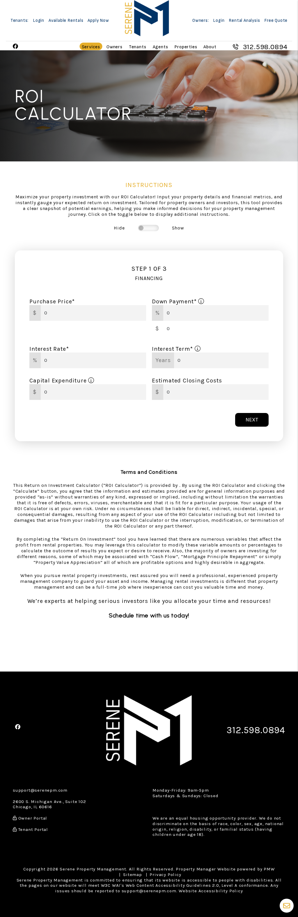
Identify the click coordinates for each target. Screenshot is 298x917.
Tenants (137, 46)
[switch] (148, 228)
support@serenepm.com (40, 790)
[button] (15, 47)
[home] (147, 18)
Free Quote (276, 21)
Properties (185, 46)
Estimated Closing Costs (187, 380)
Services (91, 46)
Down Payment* (175, 301)
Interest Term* (173, 349)
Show (178, 228)
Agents (160, 46)
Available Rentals (66, 21)
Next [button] (252, 419)
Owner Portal (32, 818)
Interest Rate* (49, 349)
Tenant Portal (32, 829)
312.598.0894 (265, 47)
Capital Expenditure (58, 380)
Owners (115, 46)
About (209, 46)
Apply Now (98, 21)
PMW (269, 869)
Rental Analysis (244, 21)
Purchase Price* (52, 301)
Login (38, 21)
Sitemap (132, 874)
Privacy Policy (165, 874)
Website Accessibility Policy (211, 890)
